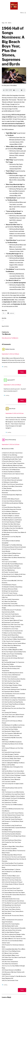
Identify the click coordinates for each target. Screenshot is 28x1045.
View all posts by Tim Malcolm (10, 338)
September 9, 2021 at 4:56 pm (10, 354)
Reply (22, 372)
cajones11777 (11, 380)
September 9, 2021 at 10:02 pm (15, 413)
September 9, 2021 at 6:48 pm (12, 384)
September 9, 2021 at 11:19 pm (10, 444)
